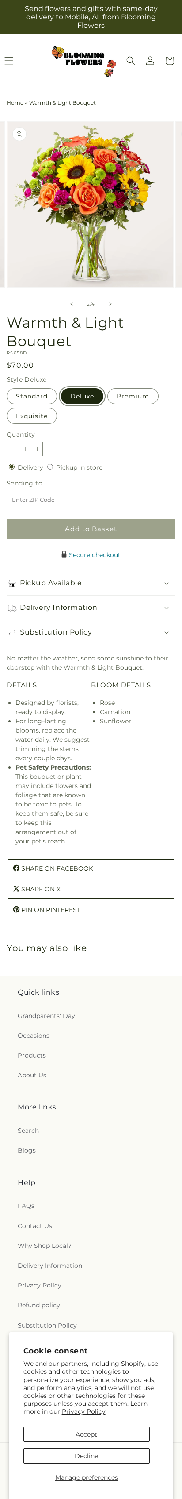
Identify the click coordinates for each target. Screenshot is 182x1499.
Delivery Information (50, 1265)
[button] (130, 60)
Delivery (31, 467)
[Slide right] (110, 304)
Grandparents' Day (46, 1016)
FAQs (26, 1206)
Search (28, 1130)
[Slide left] (71, 304)
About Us (32, 1075)
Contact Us (35, 1226)
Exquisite (32, 416)
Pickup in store (79, 467)
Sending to (38, 483)
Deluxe (82, 396)
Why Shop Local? (45, 1246)
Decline (86, 1456)
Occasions (33, 1035)
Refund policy (39, 1305)
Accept (86, 1434)
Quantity (21, 434)
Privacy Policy (84, 1411)
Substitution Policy (47, 1325)
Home (15, 102)
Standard (32, 396)
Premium (133, 396)
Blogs (27, 1150)
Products (32, 1055)
